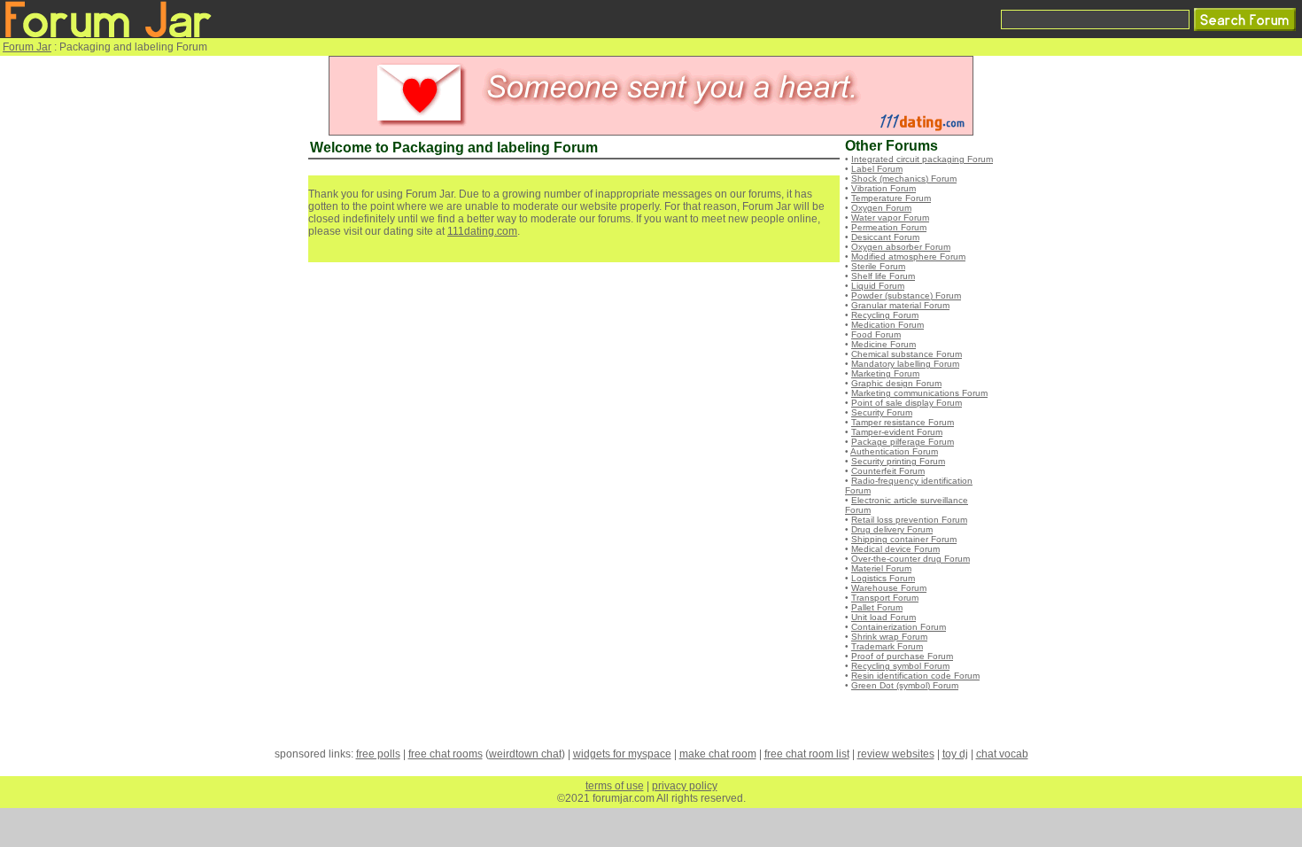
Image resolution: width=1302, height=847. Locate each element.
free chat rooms (445, 754)
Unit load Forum (883, 617)
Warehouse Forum (888, 588)
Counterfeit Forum (888, 471)
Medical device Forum (895, 549)
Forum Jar (27, 47)
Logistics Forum (883, 578)
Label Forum (877, 169)
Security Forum (881, 412)
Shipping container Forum (904, 539)
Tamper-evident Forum (896, 432)
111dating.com (482, 231)
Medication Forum (887, 325)
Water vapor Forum (890, 217)
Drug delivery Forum (892, 529)
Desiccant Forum (885, 237)
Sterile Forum (878, 266)
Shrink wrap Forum (889, 636)
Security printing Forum (898, 461)
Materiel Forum (881, 568)
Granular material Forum (900, 305)
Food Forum (876, 334)
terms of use (614, 786)
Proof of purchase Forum (902, 656)
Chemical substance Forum (906, 354)
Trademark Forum (887, 646)
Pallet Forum (877, 607)
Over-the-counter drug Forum (910, 558)
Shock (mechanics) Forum (904, 178)
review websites (895, 754)
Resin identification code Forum (915, 675)
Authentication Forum (894, 451)
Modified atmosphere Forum (908, 256)
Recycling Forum (884, 315)
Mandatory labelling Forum (905, 364)
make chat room (717, 754)
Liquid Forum (877, 286)
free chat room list (806, 754)
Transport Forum (884, 597)
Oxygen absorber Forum (900, 247)
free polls (378, 754)
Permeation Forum (888, 227)
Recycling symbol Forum (900, 666)
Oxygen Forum (881, 208)
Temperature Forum (891, 198)
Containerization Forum (898, 627)
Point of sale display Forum (906, 403)
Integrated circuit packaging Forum (922, 159)
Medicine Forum (883, 344)
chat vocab (1002, 754)
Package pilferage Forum (902, 442)
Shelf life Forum (883, 276)
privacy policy (684, 786)
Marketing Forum (885, 373)
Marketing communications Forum (919, 393)
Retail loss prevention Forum (909, 520)
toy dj (955, 754)
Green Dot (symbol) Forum (904, 685)
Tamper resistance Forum (902, 422)
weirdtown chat (525, 754)
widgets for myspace (622, 754)
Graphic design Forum (896, 383)
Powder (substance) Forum (906, 295)
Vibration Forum (883, 188)
